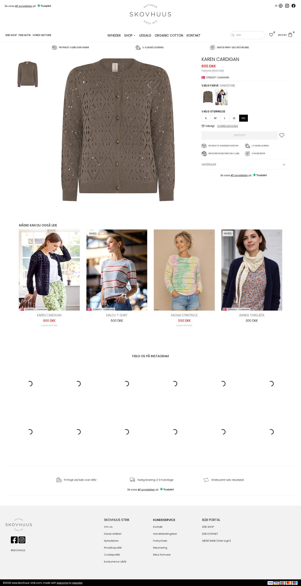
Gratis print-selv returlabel (227, 480)
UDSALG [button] (145, 35)
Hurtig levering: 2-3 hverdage (155, 480)
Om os (108, 527)
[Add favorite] (76, 233)
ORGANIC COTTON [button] (169, 35)
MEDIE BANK (209, 541)
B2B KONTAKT (210, 534)
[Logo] (150, 14)
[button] (271, 35)
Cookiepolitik (112, 554)
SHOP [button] (128, 35)
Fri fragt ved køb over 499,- (80, 480)
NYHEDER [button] (114, 35)
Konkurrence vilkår (115, 561)
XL (234, 118)
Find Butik (25, 35)
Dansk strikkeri (112, 534)
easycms (62, 583)
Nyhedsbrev (111, 541)
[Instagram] (287, 7)
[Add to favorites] (281, 135)
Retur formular (162, 554)
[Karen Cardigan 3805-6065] (28, 75)
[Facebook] (293, 7)
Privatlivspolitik (113, 547)
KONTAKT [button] (193, 35)
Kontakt (158, 527)
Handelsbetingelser (165, 534)
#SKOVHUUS (14, 550)
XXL (243, 118)
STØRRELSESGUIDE (227, 126)
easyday (77, 583)
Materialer (209, 165)
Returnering (160, 547)
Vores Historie (42, 35)
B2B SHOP (11, 35)
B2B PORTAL (211, 520)
